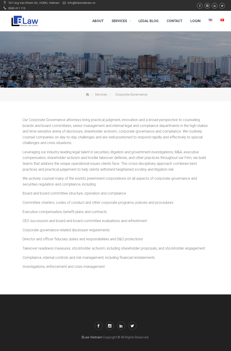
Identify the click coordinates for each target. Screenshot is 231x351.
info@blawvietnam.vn (81, 3)
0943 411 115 (16, 8)
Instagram (207, 6)
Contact (174, 21)
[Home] (88, 94)
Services (119, 21)
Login (195, 21)
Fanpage (200, 6)
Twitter (222, 6)
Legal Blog (149, 21)
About (98, 21)
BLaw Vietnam (92, 337)
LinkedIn (214, 6)
